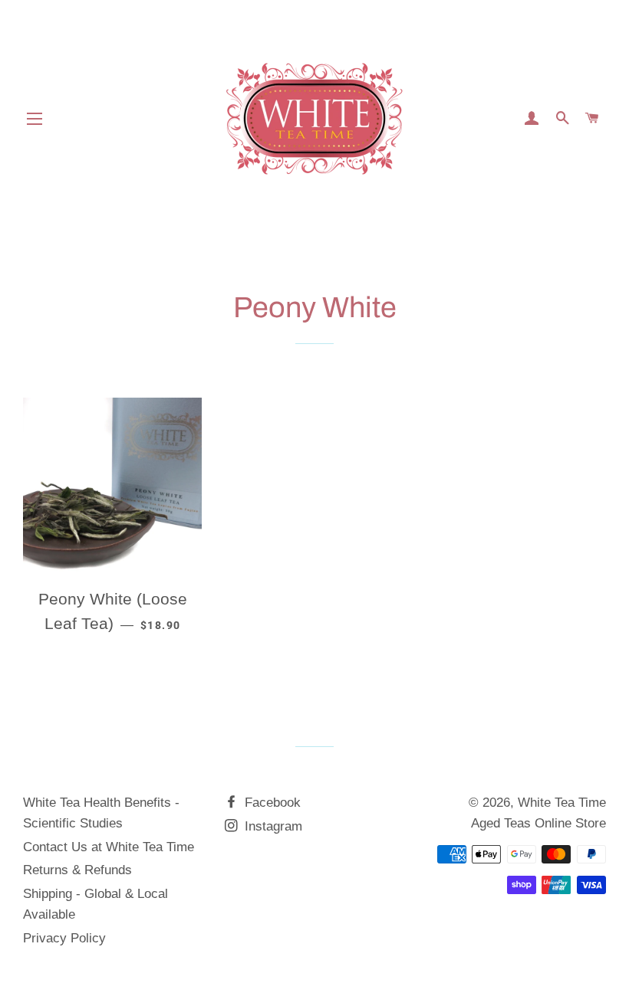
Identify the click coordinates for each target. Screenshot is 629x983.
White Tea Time (562, 802)
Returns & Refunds (77, 870)
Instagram (271, 826)
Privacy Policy (64, 938)
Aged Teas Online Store (538, 823)
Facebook (271, 802)
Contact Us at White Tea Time (108, 847)
